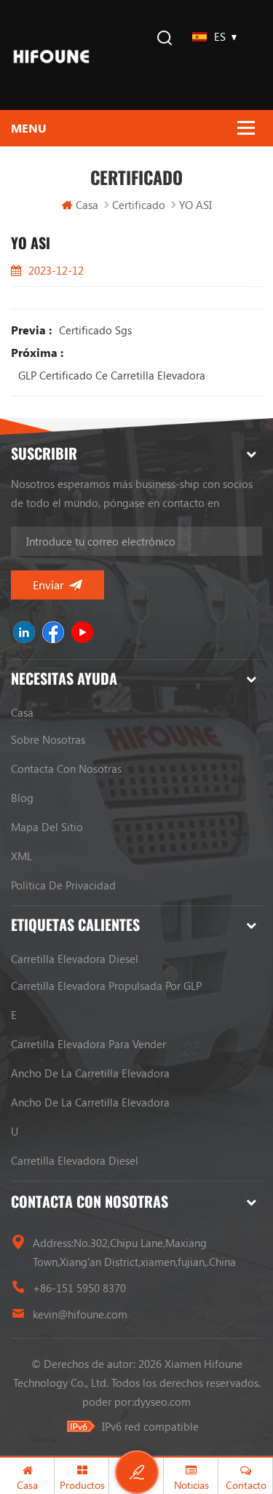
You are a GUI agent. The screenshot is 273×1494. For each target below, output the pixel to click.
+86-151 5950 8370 (79, 1288)
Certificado (138, 204)
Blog (22, 797)
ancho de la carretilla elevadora (90, 1073)
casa (22, 712)
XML (21, 856)
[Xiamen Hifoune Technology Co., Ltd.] (51, 55)
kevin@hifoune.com (80, 1314)
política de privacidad (63, 885)
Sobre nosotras (48, 739)
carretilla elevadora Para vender (88, 1044)
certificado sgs (95, 330)
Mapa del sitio (47, 826)
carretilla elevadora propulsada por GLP (106, 985)
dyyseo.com (162, 1401)
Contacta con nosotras (66, 768)
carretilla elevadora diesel (74, 958)
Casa (87, 204)
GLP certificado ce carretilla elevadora (111, 375)
